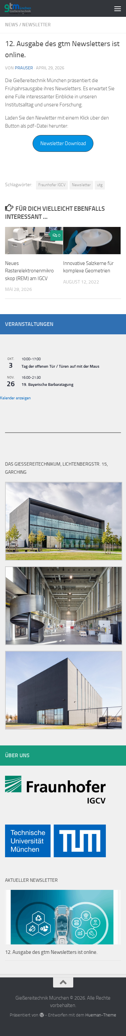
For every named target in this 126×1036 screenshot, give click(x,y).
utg (99, 184)
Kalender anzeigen (15, 398)
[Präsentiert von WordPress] (41, 1015)
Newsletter (36, 25)
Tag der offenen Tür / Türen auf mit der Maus (60, 366)
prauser (24, 67)
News (11, 25)
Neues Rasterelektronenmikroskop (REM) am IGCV (29, 270)
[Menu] (117, 8)
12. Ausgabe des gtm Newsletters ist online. (51, 952)
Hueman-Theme (100, 1014)
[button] (63, 143)
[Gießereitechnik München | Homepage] (22, 8)
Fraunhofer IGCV (52, 184)
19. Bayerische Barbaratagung (47, 384)
